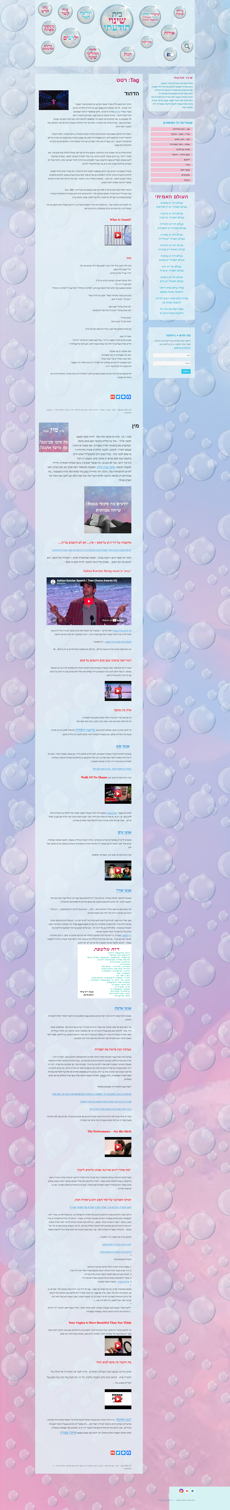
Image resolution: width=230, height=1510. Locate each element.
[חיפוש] (187, 46)
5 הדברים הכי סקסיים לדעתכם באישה (115, 1252)
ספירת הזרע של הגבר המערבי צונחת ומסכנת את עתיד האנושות (105, 1101)
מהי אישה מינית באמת (122, 631)
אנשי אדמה (123, 1008)
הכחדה (103, 1075)
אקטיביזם (186, 175)
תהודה (67, 410)
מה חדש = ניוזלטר (178, 335)
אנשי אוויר (123, 890)
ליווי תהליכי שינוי (93, 53)
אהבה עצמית (111, 813)
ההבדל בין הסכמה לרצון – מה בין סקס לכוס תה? (112, 769)
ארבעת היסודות (85, 730)
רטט (85, 410)
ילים (70, 38)
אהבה (100, 1466)
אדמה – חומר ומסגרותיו (180, 144)
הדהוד (131, 93)
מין (135, 426)
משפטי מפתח (49, 28)
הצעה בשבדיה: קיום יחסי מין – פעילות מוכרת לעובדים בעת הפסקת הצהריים (100, 1207)
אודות (169, 33)
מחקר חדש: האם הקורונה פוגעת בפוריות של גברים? (110, 1109)
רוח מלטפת (126, 935)
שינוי (117, 21)
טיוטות (187, 180)
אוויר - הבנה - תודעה (107, 410)
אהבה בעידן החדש (106, 467)
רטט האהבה (123, 1419)
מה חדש (45, 9)
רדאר (90, 410)
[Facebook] (170, 53)
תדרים (117, 112)
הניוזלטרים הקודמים (182, 348)
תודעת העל (59, 410)
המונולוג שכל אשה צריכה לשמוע (118, 642)
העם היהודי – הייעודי (181, 154)
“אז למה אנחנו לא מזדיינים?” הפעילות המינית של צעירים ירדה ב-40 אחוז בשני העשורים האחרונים (91, 550)
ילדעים (187, 160)
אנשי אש (123, 746)
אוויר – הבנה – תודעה (180, 134)
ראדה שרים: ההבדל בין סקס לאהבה (116, 1244)
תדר (71, 410)
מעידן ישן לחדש (183, 149)
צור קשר (65, 11)
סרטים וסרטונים (47, 47)
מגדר (188, 165)
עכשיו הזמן (185, 170)
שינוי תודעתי (79, 410)
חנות (128, 54)
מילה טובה (180, 12)
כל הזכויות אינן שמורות (165, 1500)
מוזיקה (147, 42)
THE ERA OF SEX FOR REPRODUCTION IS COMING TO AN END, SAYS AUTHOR (91, 1094)
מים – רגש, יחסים (182, 139)
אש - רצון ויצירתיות (111, 1466)
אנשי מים (124, 832)
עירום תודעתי (123, 1282)
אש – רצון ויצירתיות (181, 129)
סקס (81, 1466)
